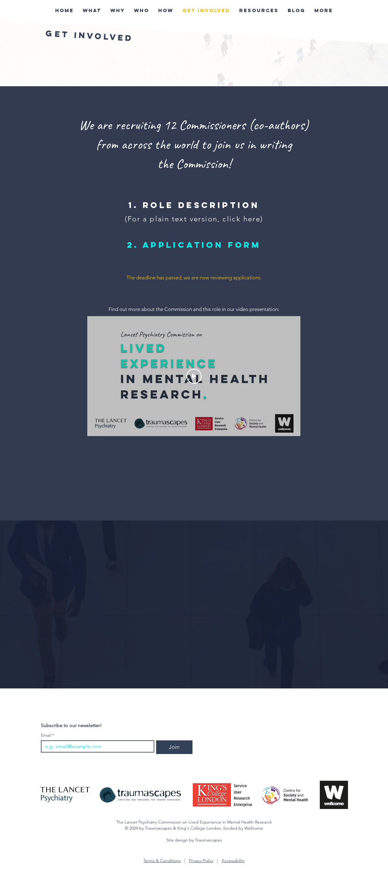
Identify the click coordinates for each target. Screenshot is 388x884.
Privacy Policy (201, 860)
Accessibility (233, 860)
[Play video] (194, 376)
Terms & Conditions (162, 860)
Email (47, 735)
